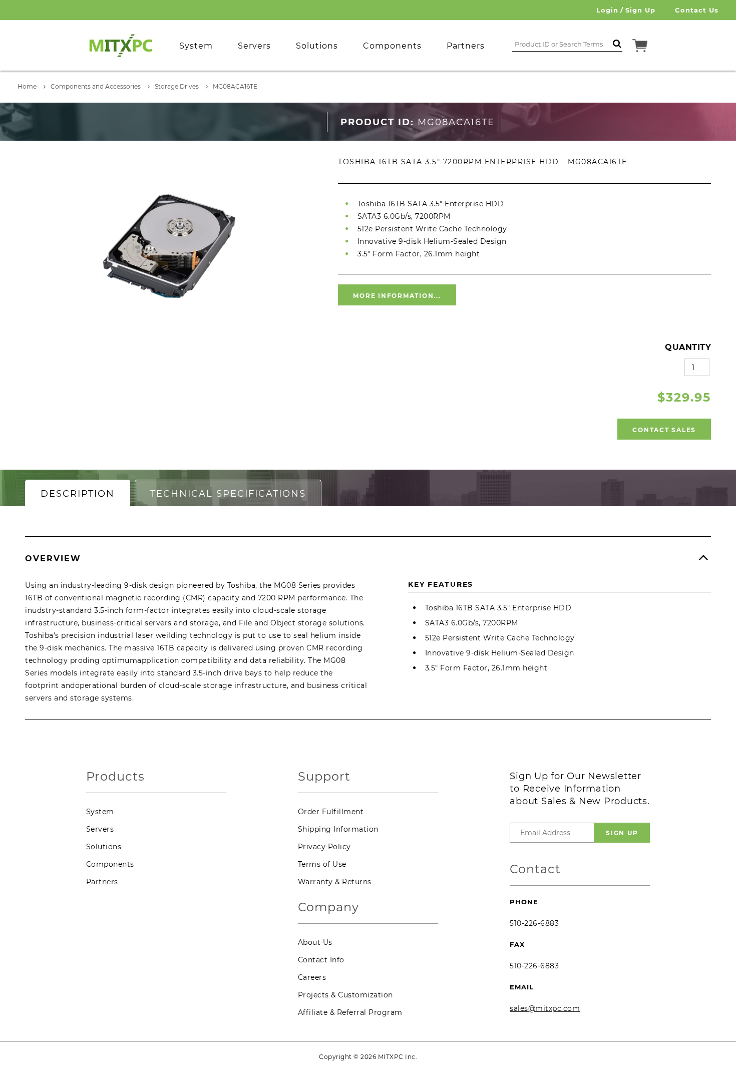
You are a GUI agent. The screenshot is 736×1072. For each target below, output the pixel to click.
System (100, 811)
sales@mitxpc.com (545, 1008)
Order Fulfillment (331, 811)
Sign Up (640, 10)
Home (27, 86)
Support (324, 777)
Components (110, 864)
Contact (535, 869)
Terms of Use (322, 864)
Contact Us (696, 10)
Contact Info (321, 959)
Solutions (104, 846)
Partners (102, 881)
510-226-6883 (534, 923)
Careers (312, 977)
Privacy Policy (324, 846)
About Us (315, 942)
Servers (100, 829)
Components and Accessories (96, 86)
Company (328, 907)
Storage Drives (177, 86)
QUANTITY (688, 347)
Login (607, 10)
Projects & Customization (345, 994)
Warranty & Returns (335, 881)
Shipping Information (338, 829)
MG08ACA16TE (235, 86)
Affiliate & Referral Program (350, 1012)
